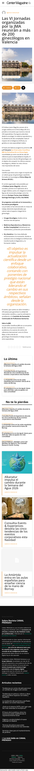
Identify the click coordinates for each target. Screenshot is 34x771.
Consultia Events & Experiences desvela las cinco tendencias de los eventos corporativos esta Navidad (16, 372)
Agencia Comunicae (13, 12)
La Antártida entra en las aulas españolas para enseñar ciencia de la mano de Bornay (17, 381)
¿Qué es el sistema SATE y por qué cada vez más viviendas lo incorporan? (16, 707)
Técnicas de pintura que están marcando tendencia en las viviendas (15, 726)
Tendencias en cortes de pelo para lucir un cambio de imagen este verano (16, 689)
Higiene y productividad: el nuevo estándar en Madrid (14, 720)
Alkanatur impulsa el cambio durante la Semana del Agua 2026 (17, 365)
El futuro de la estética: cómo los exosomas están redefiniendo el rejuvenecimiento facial (14, 713)
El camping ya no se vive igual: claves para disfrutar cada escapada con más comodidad (17, 390)
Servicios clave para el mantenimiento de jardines (16, 731)
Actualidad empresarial (11, 77)
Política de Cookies (17, 762)
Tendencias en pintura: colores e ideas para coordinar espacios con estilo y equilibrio (16, 695)
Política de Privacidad (18, 760)
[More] (23, 88)
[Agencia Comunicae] (4, 13)
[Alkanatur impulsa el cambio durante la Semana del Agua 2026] (17, 462)
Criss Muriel (13, 636)
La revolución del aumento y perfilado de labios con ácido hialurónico (16, 702)
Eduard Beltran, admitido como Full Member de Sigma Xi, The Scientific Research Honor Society (14, 443)
